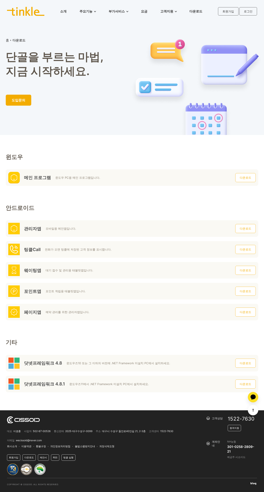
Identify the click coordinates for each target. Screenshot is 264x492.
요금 (144, 11)
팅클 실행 (68, 457)
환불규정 (41, 446)
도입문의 (18, 100)
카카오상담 (253, 397)
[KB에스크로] (26, 469)
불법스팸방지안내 (85, 446)
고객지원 (166, 11)
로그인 (248, 11)
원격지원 (234, 427)
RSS (55, 457)
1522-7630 (241, 419)
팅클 (25, 11)
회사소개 (12, 446)
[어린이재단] (40, 469)
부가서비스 (117, 11)
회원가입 (228, 11)
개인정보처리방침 (60, 446)
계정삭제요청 (106, 446)
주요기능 (86, 11)
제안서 (43, 457)
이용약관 (26, 446)
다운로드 (195, 11)
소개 (63, 11)
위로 (253, 410)
